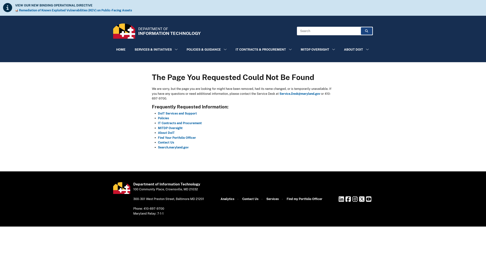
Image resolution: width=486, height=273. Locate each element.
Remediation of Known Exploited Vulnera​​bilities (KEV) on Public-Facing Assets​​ (75, 10)
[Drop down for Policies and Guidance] (225, 49)
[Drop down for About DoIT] (367, 49)
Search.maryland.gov (173, 147)
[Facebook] (348, 199)
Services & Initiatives (153, 49)
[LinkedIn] (341, 199)
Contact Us (166, 142)
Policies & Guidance (204, 49)
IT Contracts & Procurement (261, 49)
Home (120, 49)
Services (272, 199)
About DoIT (353, 49)
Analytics (227, 199)
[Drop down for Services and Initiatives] (176, 49)
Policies (163, 118)
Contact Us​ (250, 199)
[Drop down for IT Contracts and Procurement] (290, 49)
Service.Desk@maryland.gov (299, 94)
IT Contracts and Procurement (180, 123)
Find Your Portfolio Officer (177, 138)
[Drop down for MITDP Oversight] (333, 49)
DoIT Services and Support (177, 113)
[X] (361, 199)
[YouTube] (368, 199)
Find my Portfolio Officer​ (304, 199)
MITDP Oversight (315, 49)
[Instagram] (355, 199)
